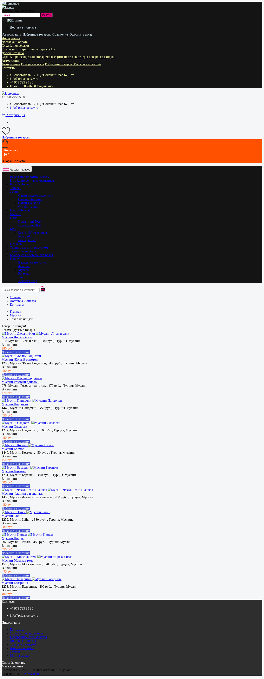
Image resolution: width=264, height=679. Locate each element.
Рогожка (24, 273)
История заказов (32, 64)
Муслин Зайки (12, 516)
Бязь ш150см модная (32, 232)
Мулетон (24, 270)
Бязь (13, 229)
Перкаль (16, 244)
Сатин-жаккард (29, 203)
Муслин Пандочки (15, 404)
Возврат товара (27, 49)
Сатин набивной (30, 199)
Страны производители (18, 56)
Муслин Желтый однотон (20, 359)
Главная (15, 311)
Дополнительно (13, 53)
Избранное (59, 64)
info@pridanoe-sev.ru (24, 78)
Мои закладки (20, 655)
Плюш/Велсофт (21, 210)
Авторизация (11, 60)
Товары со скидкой (102, 56)
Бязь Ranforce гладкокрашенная (32, 180)
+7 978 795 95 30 (21, 82)
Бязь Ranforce (19, 184)
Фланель (24, 266)
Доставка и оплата (23, 27)
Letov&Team (31, 673)
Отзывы (15, 297)
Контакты (8, 49)
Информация (11, 38)
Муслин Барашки (14, 471)
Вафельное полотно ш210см (30, 177)
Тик (21, 277)
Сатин (14, 191)
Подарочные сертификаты (54, 56)
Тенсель (15, 188)
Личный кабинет (22, 648)
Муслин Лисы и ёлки (17, 337)
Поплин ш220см (29, 225)
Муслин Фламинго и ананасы (23, 493)
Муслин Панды (13, 538)
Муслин (15, 214)
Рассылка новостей (87, 64)
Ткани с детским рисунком (29, 247)
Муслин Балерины (15, 583)
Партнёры (81, 56)
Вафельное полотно (32, 262)
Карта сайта (47, 49)
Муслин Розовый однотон (20, 382)
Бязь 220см (25, 236)
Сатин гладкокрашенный (35, 195)
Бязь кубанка (27, 240)
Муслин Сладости (14, 426)
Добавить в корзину (16, 352)
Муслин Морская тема (17, 560)
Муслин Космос (13, 449)
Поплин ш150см (29, 221)
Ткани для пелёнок (23, 251)
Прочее (15, 258)
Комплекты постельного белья (31, 255)
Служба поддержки (15, 45)
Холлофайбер (27, 281)
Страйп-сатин (28, 206)
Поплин (15, 218)
